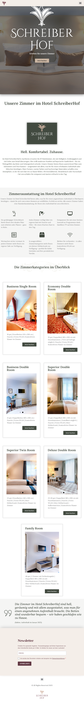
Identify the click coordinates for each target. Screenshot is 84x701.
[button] (80, 3)
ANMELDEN (25, 663)
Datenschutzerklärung (58, 658)
